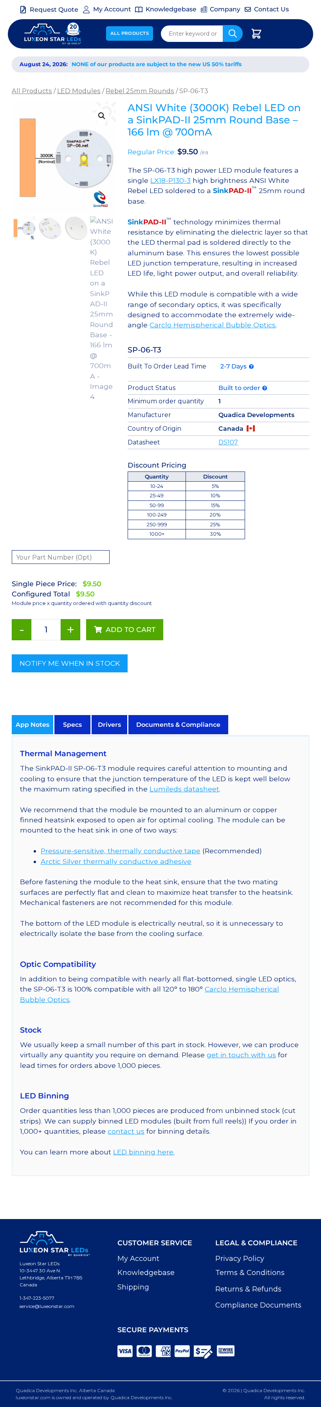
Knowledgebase (146, 1272)
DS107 (228, 442)
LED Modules (79, 91)
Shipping (133, 1287)
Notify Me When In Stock (70, 663)
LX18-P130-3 (170, 180)
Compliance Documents (258, 1305)
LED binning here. (144, 1152)
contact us (126, 1131)
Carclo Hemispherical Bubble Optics (213, 325)
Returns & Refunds (248, 1289)
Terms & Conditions (250, 1272)
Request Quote (54, 9)
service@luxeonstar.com (47, 1306)
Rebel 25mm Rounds (140, 91)
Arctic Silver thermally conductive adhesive (116, 861)
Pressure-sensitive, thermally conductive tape (120, 851)
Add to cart (130, 629)
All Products (129, 33)
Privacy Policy (239, 1258)
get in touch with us (241, 1055)
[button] (102, 116)
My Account (138, 1258)
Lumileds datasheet (184, 789)
